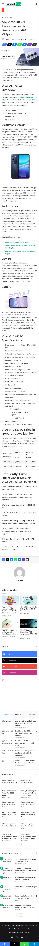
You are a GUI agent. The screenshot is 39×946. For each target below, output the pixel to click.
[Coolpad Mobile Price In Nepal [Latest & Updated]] (7, 908)
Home (5, 17)
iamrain (7, 39)
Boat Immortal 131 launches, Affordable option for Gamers (26, 733)
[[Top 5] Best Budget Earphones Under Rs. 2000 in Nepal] (29, 784)
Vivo (10, 17)
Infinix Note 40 (18, 100)
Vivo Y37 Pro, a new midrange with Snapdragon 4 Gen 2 (10, 632)
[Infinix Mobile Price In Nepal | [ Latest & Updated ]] (7, 862)
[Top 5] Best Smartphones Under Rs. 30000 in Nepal (28, 836)
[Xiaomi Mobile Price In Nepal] (7, 890)
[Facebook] (4, 44)
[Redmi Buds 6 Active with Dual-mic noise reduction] (8, 763)
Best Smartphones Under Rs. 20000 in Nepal (9, 815)
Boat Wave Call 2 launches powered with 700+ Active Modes (25, 743)
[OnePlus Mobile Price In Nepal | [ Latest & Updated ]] (7, 871)
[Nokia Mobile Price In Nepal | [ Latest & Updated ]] (7, 899)
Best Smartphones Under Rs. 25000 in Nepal (28, 815)
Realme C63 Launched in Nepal (17, 242)
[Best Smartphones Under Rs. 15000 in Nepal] (10, 784)
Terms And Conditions (16, 932)
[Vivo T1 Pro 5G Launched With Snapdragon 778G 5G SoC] (28, 623)
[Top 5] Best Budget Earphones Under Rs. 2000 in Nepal (29, 793)
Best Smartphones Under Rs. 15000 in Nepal (9, 793)
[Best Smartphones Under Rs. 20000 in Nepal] (10, 805)
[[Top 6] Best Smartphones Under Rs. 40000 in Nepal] (10, 827)
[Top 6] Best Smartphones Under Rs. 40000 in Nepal (9, 836)
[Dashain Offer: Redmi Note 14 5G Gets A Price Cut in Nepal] (8, 724)
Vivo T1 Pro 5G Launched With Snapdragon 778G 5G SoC (28, 633)
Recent (6, 714)
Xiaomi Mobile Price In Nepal (26, 887)
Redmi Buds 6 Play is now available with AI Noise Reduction (25, 753)
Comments (32, 714)
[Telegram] (24, 44)
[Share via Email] (34, 44)
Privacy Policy (26, 929)
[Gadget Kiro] (13, 4)
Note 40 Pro (32, 100)
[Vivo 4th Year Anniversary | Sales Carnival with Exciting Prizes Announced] (10, 600)
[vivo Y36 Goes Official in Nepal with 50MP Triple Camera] (28, 600)
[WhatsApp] (19, 44)
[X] (9, 44)
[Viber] (29, 44)
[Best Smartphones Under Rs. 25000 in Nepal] (29, 805)
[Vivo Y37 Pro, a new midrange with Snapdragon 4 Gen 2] (10, 623)
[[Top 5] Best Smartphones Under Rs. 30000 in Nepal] (29, 827)
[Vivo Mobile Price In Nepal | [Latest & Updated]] (7, 880)
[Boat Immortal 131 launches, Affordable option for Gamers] (8, 734)
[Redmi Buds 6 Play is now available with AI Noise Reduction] (8, 754)
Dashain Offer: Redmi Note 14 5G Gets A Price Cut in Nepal (25, 723)
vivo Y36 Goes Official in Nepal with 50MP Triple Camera (28, 609)
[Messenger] (14, 44)
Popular (18, 714)
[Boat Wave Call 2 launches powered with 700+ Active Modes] (8, 744)
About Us (17, 929)
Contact (27, 932)
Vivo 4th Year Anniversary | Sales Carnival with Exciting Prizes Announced (10, 610)
